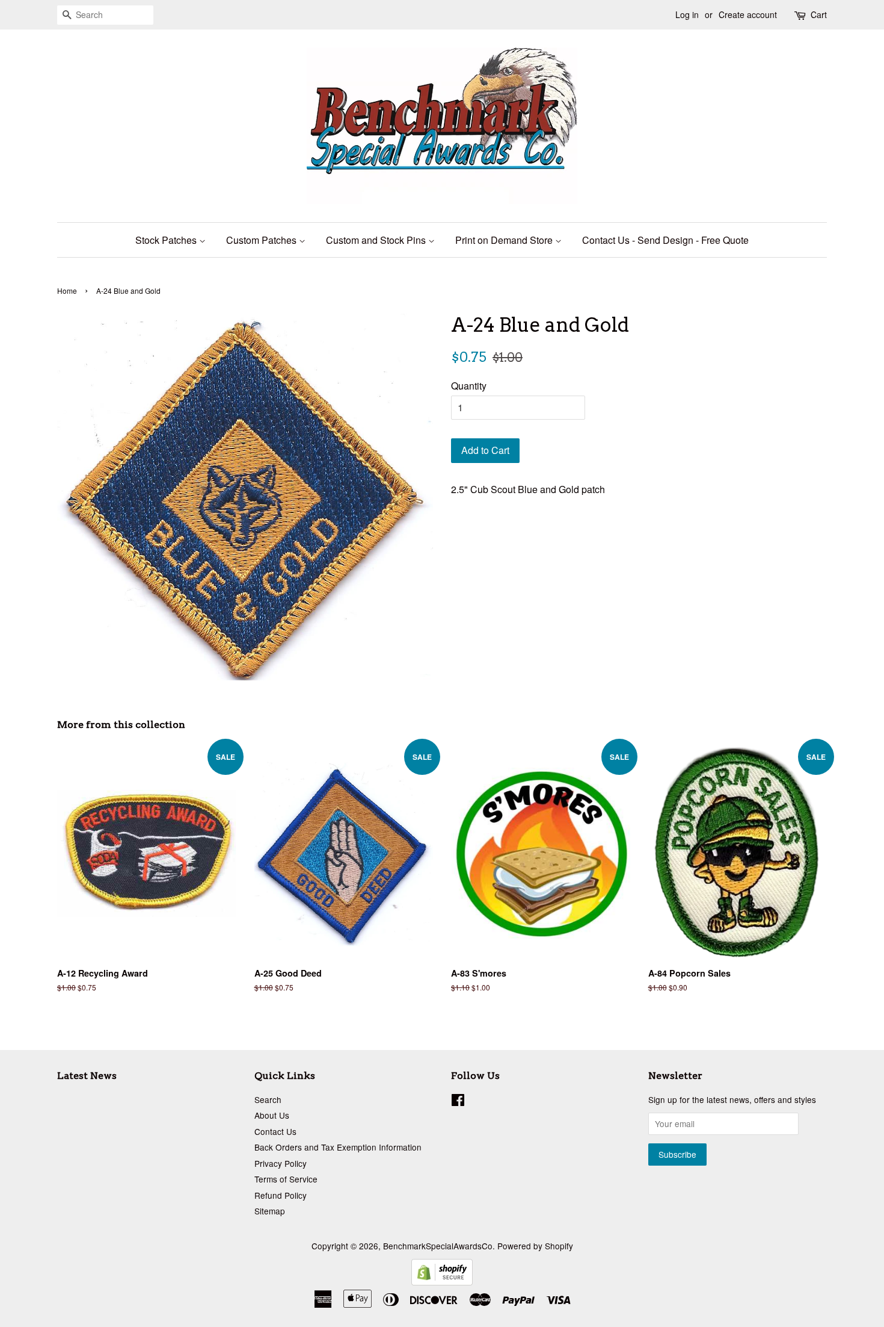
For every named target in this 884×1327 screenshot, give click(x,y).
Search (267, 1099)
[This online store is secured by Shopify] (442, 1281)
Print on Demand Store (505, 240)
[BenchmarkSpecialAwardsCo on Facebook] (458, 1102)
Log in (687, 14)
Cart (819, 14)
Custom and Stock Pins (377, 240)
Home (67, 290)
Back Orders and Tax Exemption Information (338, 1147)
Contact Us (275, 1131)
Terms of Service (286, 1179)
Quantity (469, 386)
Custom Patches (262, 240)
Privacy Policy (280, 1163)
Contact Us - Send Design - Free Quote (665, 240)
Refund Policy (280, 1195)
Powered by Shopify (535, 1246)
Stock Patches (167, 240)
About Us (271, 1115)
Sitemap (269, 1211)
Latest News (87, 1075)
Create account (748, 14)
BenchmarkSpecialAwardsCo (438, 1246)
